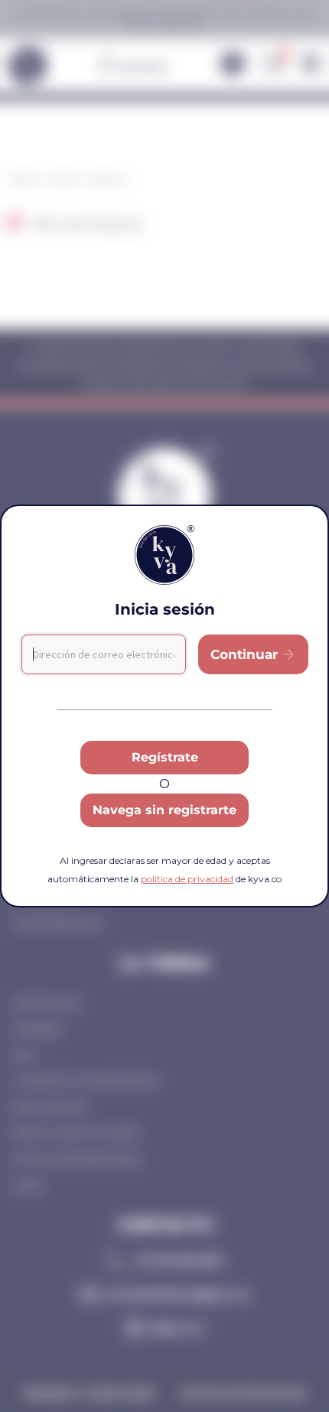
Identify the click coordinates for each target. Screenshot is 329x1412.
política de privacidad (187, 879)
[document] (164, 706)
